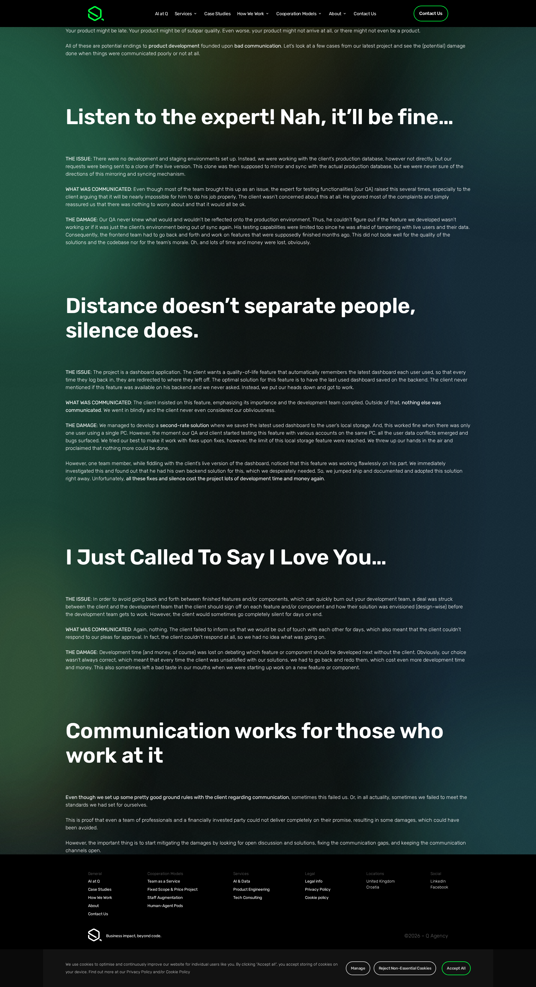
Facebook (439, 887)
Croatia (372, 887)
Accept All (456, 968)
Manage (358, 968)
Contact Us (430, 13)
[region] (268, 968)
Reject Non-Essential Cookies (405, 968)
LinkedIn (438, 881)
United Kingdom (380, 881)
